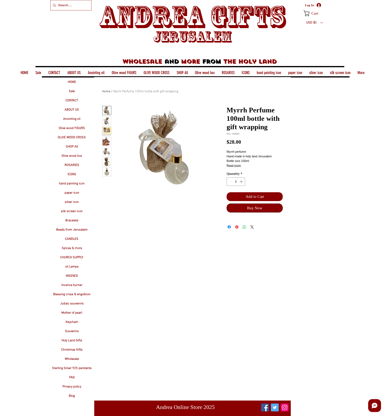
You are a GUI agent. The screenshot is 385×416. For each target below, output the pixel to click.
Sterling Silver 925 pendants (72, 368)
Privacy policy (72, 387)
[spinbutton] (236, 182)
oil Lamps (72, 267)
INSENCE (72, 276)
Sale (72, 91)
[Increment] (242, 182)
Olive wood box (72, 156)
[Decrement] (230, 182)
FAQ (72, 377)
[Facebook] (265, 407)
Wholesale (72, 359)
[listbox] (315, 22)
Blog (72, 396)
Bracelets (71, 221)
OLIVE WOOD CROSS (72, 137)
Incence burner (71, 285)
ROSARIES (72, 165)
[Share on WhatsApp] (244, 227)
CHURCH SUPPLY (71, 257)
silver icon (72, 202)
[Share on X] (252, 227)
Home (106, 92)
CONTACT (72, 101)
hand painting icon (72, 184)
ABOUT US (72, 110)
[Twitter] (275, 407)
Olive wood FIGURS (72, 128)
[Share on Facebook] (229, 227)
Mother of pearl (71, 313)
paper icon (72, 193)
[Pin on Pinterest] (236, 227)
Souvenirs (72, 331)
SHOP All (72, 147)
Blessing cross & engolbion (71, 294)
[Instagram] (285, 407)
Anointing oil (71, 119)
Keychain (72, 322)
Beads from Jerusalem (72, 230)
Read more (234, 165)
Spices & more (72, 248)
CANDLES (71, 239)
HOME (72, 82)
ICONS (72, 174)
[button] (314, 13)
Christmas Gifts (72, 350)
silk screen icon (72, 211)
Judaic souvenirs (72, 304)
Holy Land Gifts (72, 341)
